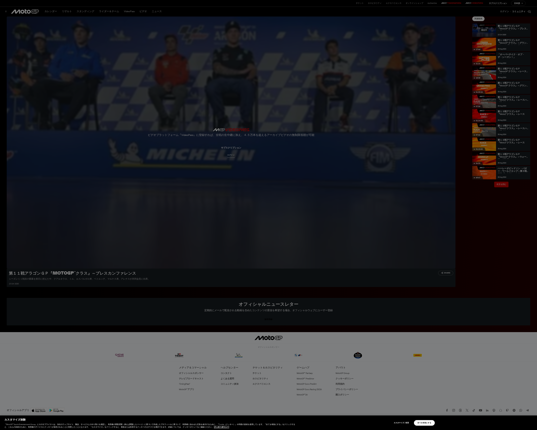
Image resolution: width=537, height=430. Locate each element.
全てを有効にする (424, 423)
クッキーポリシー (221, 427)
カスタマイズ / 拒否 (401, 423)
